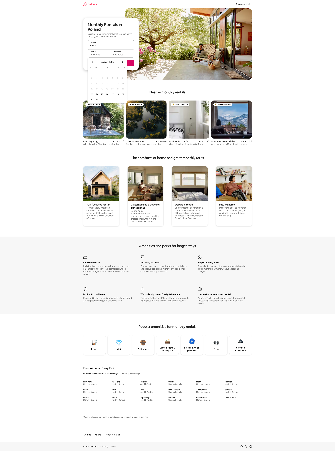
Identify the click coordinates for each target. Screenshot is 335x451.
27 (112, 94)
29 (123, 94)
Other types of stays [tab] (131, 373)
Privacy (105, 446)
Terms (113, 446)
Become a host (243, 4)
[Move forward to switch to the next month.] (122, 62)
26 (107, 94)
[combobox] (111, 45)
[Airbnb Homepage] (90, 4)
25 (102, 94)
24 (97, 94)
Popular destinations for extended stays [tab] (100, 373)
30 (92, 99)
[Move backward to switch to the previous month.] (92, 62)
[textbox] (99, 54)
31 (97, 99)
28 (118, 94)
